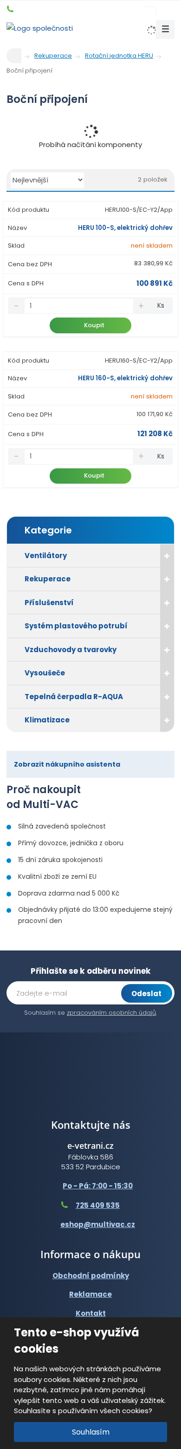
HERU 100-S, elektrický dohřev (125, 227)
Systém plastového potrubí (76, 626)
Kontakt (91, 1313)
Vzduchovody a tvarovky (70, 649)
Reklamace (90, 1294)
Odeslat (146, 993)
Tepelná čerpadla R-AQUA (74, 696)
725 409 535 (98, 1205)
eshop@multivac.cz (97, 1224)
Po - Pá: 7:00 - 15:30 (98, 1186)
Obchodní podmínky (90, 1276)
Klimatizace (47, 720)
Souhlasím (91, 1432)
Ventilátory (46, 555)
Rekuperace (48, 579)
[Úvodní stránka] (39, 28)
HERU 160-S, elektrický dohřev (125, 378)
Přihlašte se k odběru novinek (91, 971)
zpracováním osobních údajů (111, 1012)
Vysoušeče (45, 673)
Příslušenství (49, 602)
